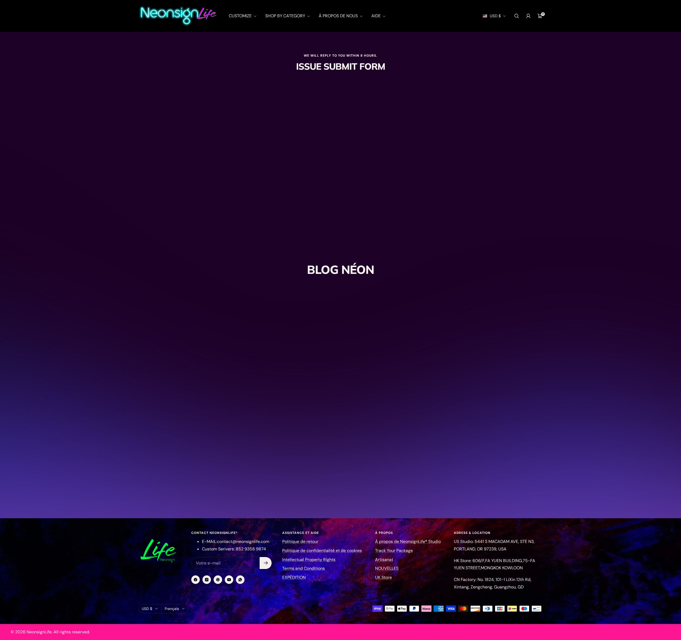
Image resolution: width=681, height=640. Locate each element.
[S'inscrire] (266, 563)
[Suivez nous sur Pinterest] (218, 579)
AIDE (376, 16)
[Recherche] (516, 16)
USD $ (495, 16)
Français (172, 608)
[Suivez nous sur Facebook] (195, 579)
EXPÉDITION (294, 577)
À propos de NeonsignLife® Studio (408, 541)
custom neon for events (300, 428)
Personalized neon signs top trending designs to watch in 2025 (332, 447)
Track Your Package (394, 550)
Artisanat (384, 559)
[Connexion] (528, 16)
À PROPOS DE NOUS (339, 16)
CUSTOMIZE (241, 16)
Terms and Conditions (303, 568)
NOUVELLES (386, 568)
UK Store (383, 577)
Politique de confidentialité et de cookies (322, 550)
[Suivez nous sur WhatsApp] (240, 579)
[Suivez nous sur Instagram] (206, 579)
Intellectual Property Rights (308, 559)
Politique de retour (300, 541)
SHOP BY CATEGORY (285, 16)
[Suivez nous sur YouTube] (229, 579)
